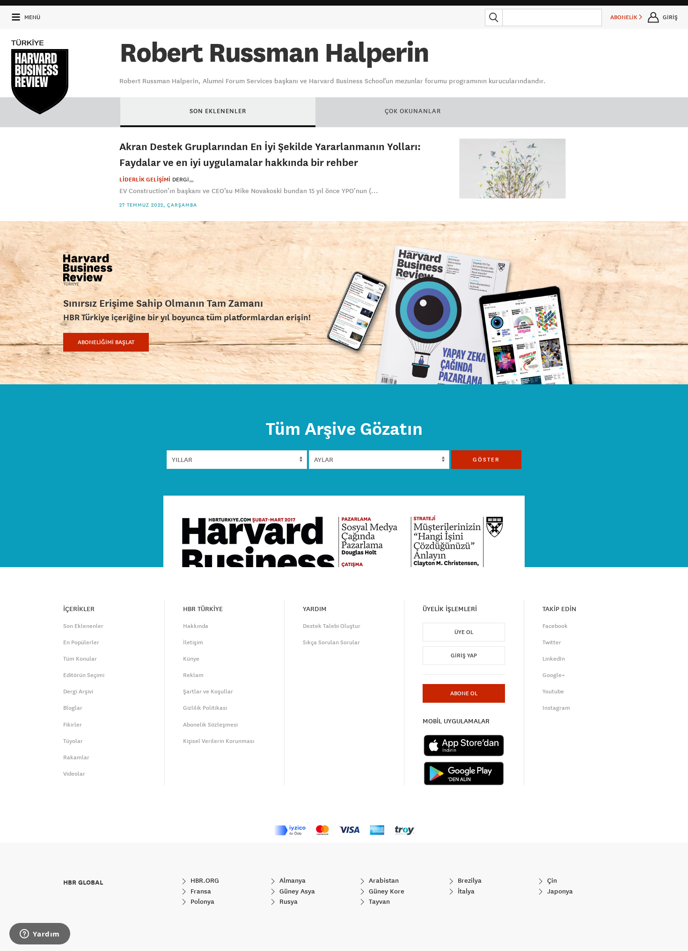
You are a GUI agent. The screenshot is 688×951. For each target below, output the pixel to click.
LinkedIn (553, 659)
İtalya (465, 891)
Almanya (292, 880)
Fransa (200, 891)
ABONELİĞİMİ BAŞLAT (106, 342)
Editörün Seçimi (83, 675)
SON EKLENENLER (218, 111)
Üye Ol (463, 632)
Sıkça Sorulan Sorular (331, 642)
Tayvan (378, 901)
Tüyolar (73, 741)
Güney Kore (385, 891)
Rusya (288, 901)
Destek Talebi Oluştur (331, 626)
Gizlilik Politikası (205, 708)
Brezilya (469, 880)
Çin (551, 880)
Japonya (559, 891)
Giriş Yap (464, 655)
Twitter (551, 642)
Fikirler (72, 724)
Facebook (555, 626)
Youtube (553, 691)
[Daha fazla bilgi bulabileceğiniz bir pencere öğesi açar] (39, 934)
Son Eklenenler (83, 626)
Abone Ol (463, 693)
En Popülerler (81, 642)
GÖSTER (486, 459)
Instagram (556, 708)
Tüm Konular (80, 659)
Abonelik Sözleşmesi (210, 724)
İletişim (193, 642)
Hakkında (195, 626)
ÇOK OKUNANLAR (413, 111)
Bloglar (72, 708)
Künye (191, 659)
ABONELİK (624, 17)
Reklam (193, 675)
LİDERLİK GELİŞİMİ (144, 179)
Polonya (201, 901)
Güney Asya (296, 891)
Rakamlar (76, 757)
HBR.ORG (204, 880)
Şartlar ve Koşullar (208, 691)
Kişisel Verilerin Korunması (218, 741)
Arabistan (383, 880)
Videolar (74, 774)
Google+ (553, 675)
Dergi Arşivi (78, 691)
